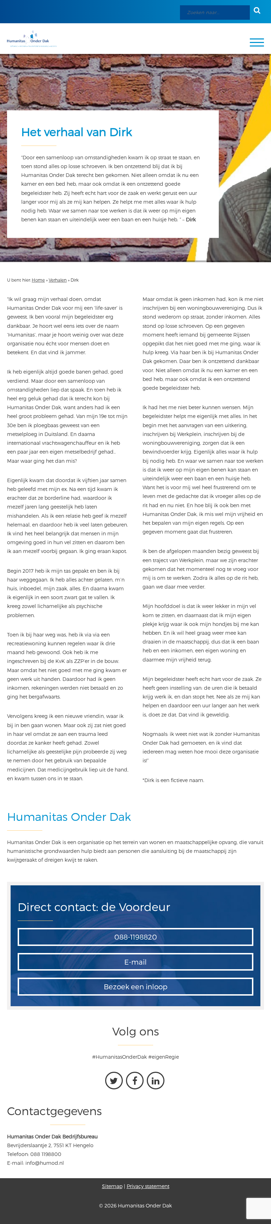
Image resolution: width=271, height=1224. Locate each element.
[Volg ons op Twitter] (114, 1080)
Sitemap (112, 1186)
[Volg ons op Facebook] (135, 1080)
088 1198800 (45, 1154)
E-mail (135, 962)
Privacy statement (148, 1186)
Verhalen (58, 279)
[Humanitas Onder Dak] (31, 38)
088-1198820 (135, 937)
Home (38, 279)
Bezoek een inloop (136, 986)
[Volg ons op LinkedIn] (155, 1080)
